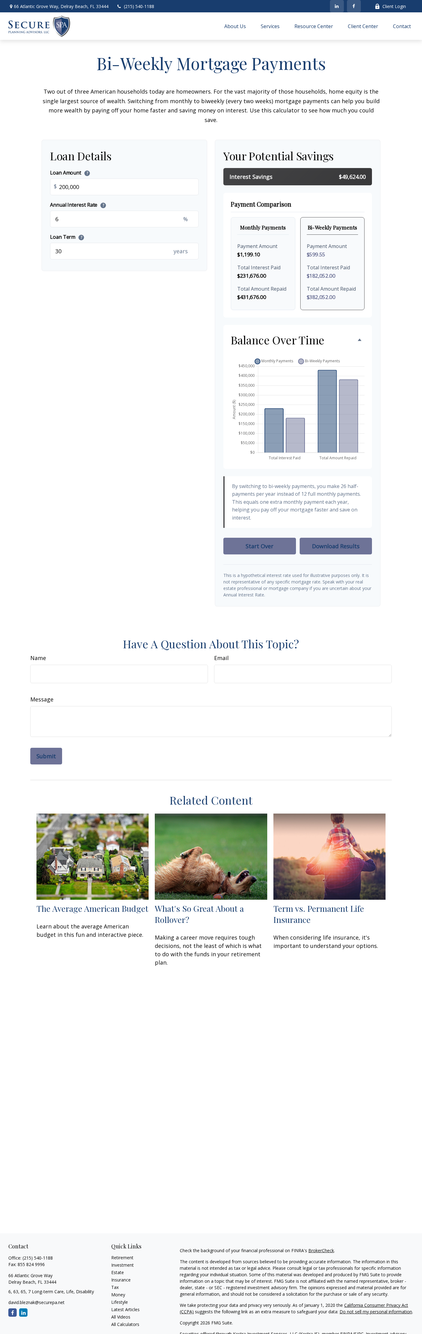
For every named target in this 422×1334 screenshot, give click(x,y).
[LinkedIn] (337, 6)
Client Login (394, 6)
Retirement (122, 1257)
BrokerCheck (321, 1250)
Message (41, 699)
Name (38, 658)
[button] (235, 26)
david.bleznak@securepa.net (36, 1302)
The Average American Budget (92, 908)
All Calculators (125, 1324)
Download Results (336, 546)
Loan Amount (69, 172)
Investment (122, 1265)
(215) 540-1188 (139, 6)
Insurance (121, 1280)
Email (221, 658)
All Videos (120, 1317)
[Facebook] (354, 6)
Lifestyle (119, 1302)
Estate (117, 1272)
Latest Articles (125, 1309)
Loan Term (66, 237)
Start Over (259, 546)
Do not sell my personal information (376, 1312)
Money (118, 1295)
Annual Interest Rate (77, 204)
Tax (115, 1287)
